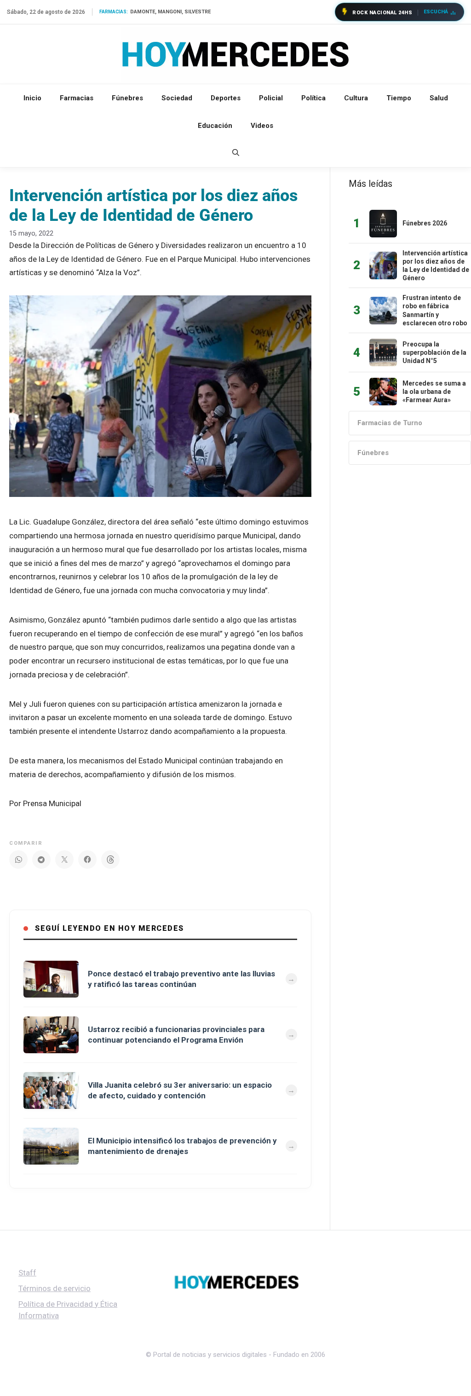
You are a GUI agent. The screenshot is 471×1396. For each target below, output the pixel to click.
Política (313, 98)
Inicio (32, 98)
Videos (262, 125)
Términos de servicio (54, 1288)
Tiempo (398, 98)
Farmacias (76, 98)
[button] (235, 153)
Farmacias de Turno (389, 423)
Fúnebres (127, 98)
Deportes (226, 98)
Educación (215, 125)
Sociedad (176, 98)
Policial (271, 98)
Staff (27, 1272)
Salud (439, 98)
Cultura (356, 98)
